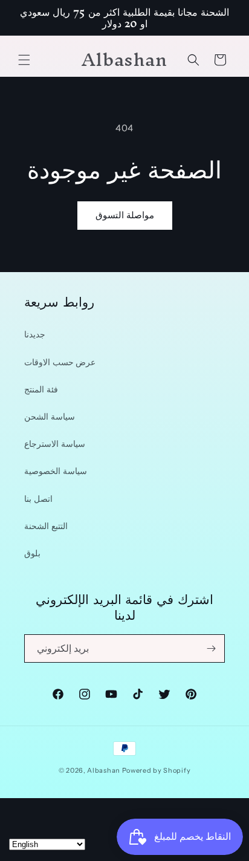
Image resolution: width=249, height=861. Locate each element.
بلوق (32, 553)
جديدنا (34, 334)
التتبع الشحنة (46, 526)
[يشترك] (211, 648)
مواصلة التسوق (124, 215)
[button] (24, 60)
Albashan (103, 770)
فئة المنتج (41, 389)
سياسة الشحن (49, 416)
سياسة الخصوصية (55, 471)
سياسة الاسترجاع (54, 443)
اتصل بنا (38, 498)
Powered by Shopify (156, 770)
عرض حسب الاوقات (59, 362)
